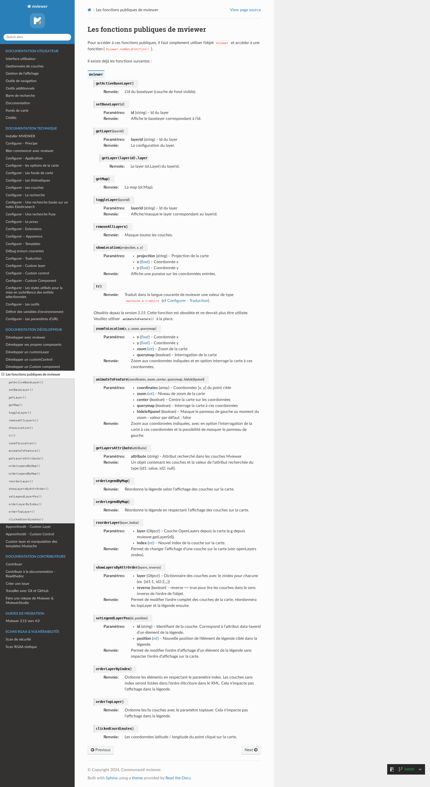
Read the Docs (178, 778)
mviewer (39, 6)
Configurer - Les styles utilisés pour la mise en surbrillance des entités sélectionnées (34, 292)
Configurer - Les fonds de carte (29, 173)
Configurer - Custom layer (25, 266)
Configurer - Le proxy (22, 222)
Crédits (11, 118)
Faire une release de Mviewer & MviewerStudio (30, 600)
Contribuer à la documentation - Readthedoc (30, 574)
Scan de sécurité (18, 639)
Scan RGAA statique (21, 647)
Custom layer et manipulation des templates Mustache (31, 544)
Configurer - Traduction (24, 258)
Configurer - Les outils (22, 304)
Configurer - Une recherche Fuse (30, 214)
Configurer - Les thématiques (28, 180)
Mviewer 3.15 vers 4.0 (23, 621)
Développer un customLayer (27, 352)
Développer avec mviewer (25, 337)
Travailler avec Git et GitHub (27, 591)
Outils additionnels (20, 88)
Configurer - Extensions (24, 229)
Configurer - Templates (23, 244)
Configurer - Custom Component (31, 281)
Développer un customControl (29, 359)
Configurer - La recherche (25, 195)
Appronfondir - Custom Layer (28, 527)
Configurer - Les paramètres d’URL (32, 319)
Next (249, 750)
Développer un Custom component (33, 367)
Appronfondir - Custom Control (30, 534)
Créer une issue (17, 584)
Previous (102, 750)
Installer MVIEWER (20, 136)
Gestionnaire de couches (25, 66)
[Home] (89, 10)
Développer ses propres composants (33, 344)
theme (137, 778)
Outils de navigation (21, 81)
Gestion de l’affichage (22, 73)
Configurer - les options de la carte (32, 165)
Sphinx (112, 778)
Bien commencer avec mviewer (30, 151)
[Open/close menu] (2, 374)
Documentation (18, 103)
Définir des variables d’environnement (34, 312)
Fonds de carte (17, 110)
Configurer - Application (24, 158)
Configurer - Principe (21, 143)
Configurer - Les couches (25, 188)
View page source (245, 10)
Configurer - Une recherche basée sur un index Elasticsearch (37, 204)
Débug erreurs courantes (25, 251)
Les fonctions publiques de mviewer (33, 374)
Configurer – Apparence (24, 236)
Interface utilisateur (21, 59)
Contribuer (14, 564)
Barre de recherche (20, 96)
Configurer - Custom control (27, 273)
